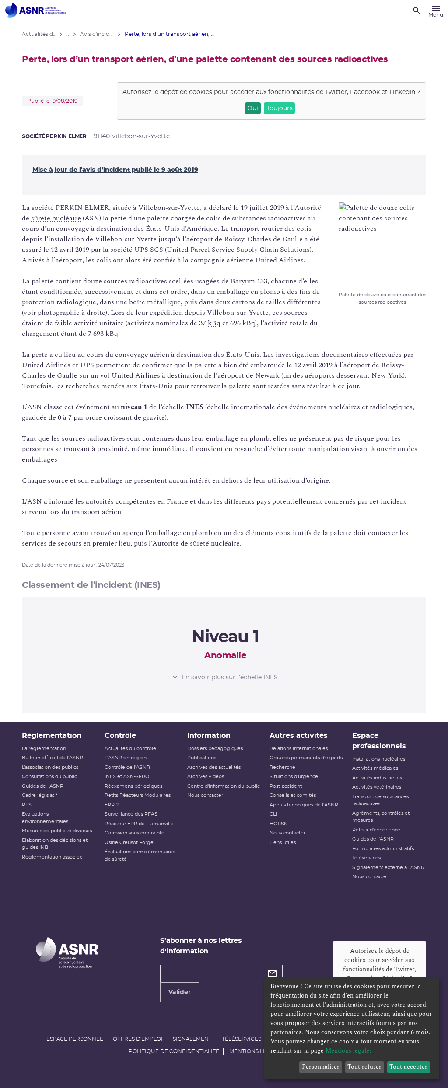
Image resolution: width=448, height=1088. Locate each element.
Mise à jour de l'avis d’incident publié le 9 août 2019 (115, 170)
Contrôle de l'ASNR (127, 767)
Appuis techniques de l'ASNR (304, 805)
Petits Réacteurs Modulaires (138, 795)
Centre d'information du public (223, 786)
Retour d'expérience (376, 829)
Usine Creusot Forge (129, 842)
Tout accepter (408, 1066)
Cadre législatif (39, 795)
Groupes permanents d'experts (306, 757)
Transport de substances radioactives (380, 800)
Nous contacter (205, 795)
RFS (27, 805)
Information (209, 735)
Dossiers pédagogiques (215, 748)
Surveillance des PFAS (131, 814)
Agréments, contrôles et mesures (381, 817)
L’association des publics (50, 767)
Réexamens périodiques (133, 786)
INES (194, 407)
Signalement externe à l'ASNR (388, 867)
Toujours (279, 108)
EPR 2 (112, 805)
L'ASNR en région (126, 757)
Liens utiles (283, 842)
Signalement (192, 1039)
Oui (252, 108)
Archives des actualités (214, 767)
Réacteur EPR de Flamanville (139, 823)
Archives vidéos (205, 776)
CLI (273, 814)
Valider (179, 992)
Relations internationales (299, 748)
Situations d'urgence (294, 776)
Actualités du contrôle (130, 748)
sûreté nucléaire (56, 218)
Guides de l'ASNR (42, 786)
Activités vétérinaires (376, 787)
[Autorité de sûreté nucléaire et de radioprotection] (35, 10)
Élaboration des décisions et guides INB (55, 844)
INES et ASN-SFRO (127, 776)
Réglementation (51, 735)
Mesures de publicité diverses (57, 830)
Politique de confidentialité (174, 1051)
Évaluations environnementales (45, 818)
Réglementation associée (52, 857)
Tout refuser (364, 1066)
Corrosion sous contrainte (134, 833)
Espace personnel (74, 1039)
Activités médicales (375, 768)
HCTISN (279, 823)
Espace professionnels (379, 741)
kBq (214, 323)
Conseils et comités (293, 795)
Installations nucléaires (378, 759)
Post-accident (286, 786)
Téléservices (366, 857)
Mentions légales (256, 1051)
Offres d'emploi (138, 1039)
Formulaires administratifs (383, 848)
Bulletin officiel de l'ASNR (52, 757)
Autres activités (299, 735)
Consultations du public (49, 776)
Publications (201, 757)
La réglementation (44, 748)
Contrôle (120, 735)
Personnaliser (321, 1066)
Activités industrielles (377, 777)
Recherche (282, 767)
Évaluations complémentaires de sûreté (140, 855)
